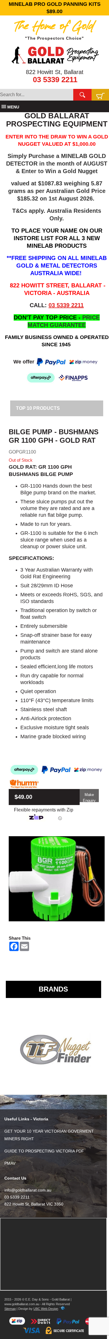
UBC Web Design (45, 1308)
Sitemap (10, 1308)
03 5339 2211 (55, 79)
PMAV (9, 1163)
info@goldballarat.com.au (27, 1190)
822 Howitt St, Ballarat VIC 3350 (33, 1204)
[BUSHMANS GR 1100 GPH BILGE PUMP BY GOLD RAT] (57, 878)
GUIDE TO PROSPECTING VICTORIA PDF (44, 1151)
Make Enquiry (89, 797)
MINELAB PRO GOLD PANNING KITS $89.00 (55, 7)
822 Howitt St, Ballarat (54, 72)
